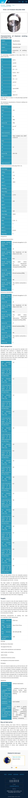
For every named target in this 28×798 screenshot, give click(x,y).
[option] (14, 761)
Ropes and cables (17, 757)
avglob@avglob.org (14, 786)
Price (5, 774)
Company (10, 774)
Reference (15, 774)
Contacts (22, 774)
